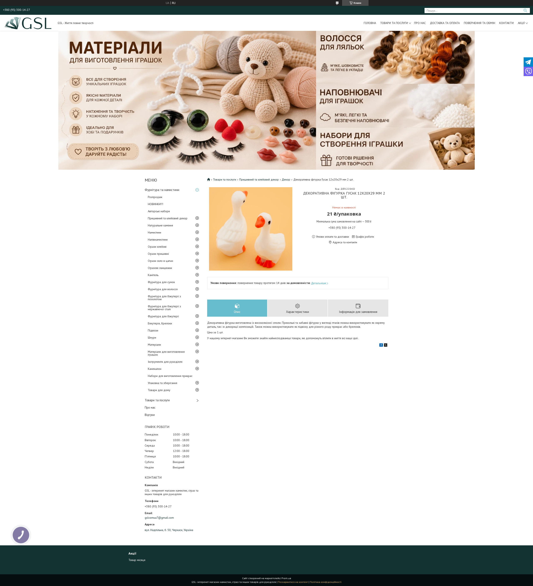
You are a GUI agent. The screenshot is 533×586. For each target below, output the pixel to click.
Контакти (506, 23)
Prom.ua (286, 578)
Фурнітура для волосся (163, 289)
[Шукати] (525, 10)
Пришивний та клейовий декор (167, 218)
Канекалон (154, 369)
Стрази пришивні (158, 254)
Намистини (154, 232)
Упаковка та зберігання (162, 383)
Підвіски (153, 330)
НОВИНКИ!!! (155, 204)
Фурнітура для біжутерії (163, 316)
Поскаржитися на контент (293, 581)
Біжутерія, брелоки (160, 323)
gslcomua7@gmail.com (159, 517)
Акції (521, 23)
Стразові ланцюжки (160, 268)
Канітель (153, 275)
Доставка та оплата (445, 23)
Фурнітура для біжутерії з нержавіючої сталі (164, 307)
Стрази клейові (157, 246)
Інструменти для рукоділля (165, 362)
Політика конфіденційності (325, 581)
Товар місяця (136, 560)
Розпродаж (155, 197)
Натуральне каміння (160, 225)
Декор (286, 179)
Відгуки (150, 415)
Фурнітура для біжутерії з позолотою (164, 297)
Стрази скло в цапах (160, 261)
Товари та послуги (394, 23)
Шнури (152, 337)
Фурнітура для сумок (161, 282)
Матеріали (154, 344)
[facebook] (381, 346)
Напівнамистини (158, 239)
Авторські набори (159, 211)
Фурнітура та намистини (162, 190)
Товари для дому (159, 390)
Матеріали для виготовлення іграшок (166, 353)
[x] (385, 346)
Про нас (420, 23)
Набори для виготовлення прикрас (170, 376)
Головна (370, 23)
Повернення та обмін (479, 23)
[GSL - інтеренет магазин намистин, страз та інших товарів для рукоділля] (28, 23)
